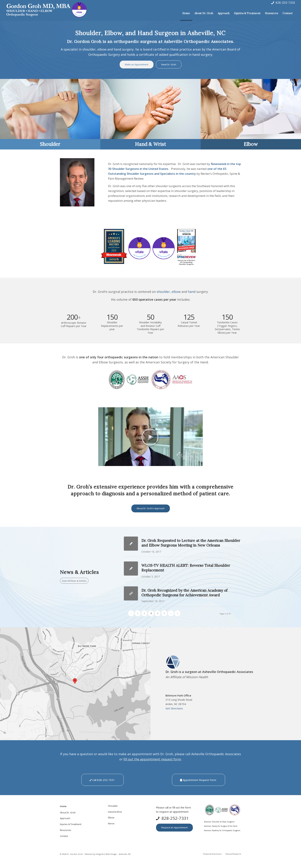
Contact (64, 836)
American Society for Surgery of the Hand (220, 826)
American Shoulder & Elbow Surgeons (219, 822)
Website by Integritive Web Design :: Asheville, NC (108, 854)
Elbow (251, 144)
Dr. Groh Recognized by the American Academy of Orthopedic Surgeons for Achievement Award (184, 592)
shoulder (163, 292)
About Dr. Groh (68, 812)
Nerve (111, 823)
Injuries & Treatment (70, 824)
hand (191, 292)
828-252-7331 (285, 3)
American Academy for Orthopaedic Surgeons (222, 830)
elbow (176, 292)
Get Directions (174, 708)
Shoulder (50, 144)
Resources (65, 830)
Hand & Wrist (150, 144)
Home (63, 806)
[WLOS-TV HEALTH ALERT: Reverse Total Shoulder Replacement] (131, 568)
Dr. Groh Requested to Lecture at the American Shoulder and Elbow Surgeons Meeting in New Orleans (190, 543)
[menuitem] (186, 13)
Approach (65, 818)
